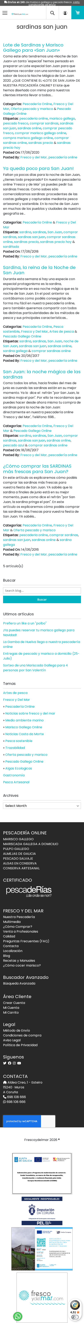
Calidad (9, 936)
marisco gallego (62, 118)
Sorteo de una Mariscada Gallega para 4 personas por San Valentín (35, 668)
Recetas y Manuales (19, 960)
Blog (6, 955)
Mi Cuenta (11, 1007)
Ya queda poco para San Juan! (38, 168)
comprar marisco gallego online (40, 133)
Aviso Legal (12, 1040)
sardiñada (11, 246)
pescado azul (13, 445)
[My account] (65, 12)
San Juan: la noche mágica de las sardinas (42, 374)
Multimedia (12, 921)
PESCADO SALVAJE (18, 858)
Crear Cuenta (14, 1002)
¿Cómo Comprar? (17, 926)
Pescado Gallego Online (22, 336)
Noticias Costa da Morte (24, 734)
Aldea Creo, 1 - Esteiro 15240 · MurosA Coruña (22, 1087)
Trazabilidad (15, 747)
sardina (25, 232)
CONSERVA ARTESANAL (21, 868)
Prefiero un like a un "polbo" (24, 623)
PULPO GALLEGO (16, 849)
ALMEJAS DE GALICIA (19, 853)
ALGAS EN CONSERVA (20, 863)
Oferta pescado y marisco (32, 108)
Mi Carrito (11, 1012)
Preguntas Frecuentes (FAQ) (26, 941)
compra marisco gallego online (28, 138)
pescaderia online (33, 118)
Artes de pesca (61, 331)
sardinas (39, 232)
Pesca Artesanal (16, 782)
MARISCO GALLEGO (18, 839)
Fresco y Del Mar (34, 331)
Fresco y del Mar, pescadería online (48, 157)
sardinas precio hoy (56, 241)
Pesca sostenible (18, 741)
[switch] (75, 1317)
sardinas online (29, 128)
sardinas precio (40, 142)
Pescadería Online (37, 104)
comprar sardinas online (51, 351)
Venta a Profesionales (20, 931)
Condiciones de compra (22, 1035)
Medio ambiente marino (24, 720)
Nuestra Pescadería (19, 917)
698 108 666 (16, 1097)
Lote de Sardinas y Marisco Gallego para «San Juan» (33, 47)
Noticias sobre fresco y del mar (30, 713)
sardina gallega (15, 351)
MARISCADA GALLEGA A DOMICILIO (30, 844)
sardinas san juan (31, 237)
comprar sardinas (44, 123)
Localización (12, 951)
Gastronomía (14, 775)
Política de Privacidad (20, 1045)
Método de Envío (16, 1030)
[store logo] (18, 11)
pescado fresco (15, 123)
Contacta (11, 946)
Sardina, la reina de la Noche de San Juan (39, 270)
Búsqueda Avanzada (19, 983)
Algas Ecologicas (18, 768)
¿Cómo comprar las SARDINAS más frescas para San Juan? (37, 468)
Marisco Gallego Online (23, 727)
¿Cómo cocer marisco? (22, 965)
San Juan (55, 232)
